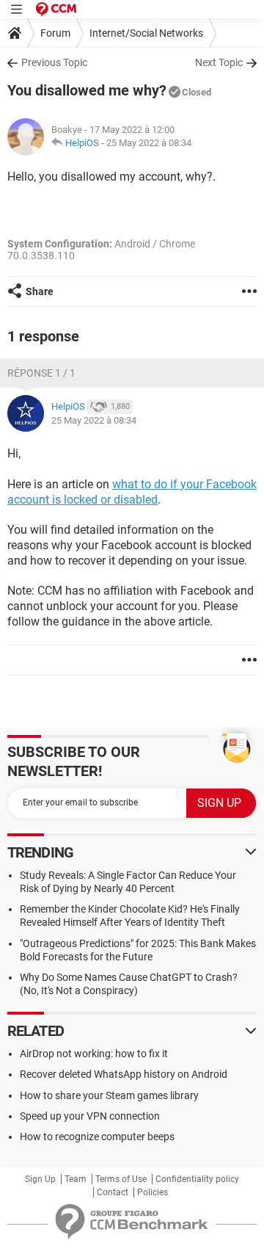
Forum (55, 33)
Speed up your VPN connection (90, 1116)
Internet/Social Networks (146, 33)
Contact (112, 1192)
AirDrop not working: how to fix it (94, 1053)
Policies (152, 1192)
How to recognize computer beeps (97, 1136)
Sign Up (40, 1179)
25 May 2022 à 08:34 (148, 142)
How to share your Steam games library (109, 1095)
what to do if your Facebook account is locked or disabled (132, 492)
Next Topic (219, 62)
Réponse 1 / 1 (41, 373)
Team (76, 1179)
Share (40, 291)
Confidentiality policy (197, 1179)
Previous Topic (54, 62)
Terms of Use (121, 1179)
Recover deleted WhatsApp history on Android (123, 1074)
